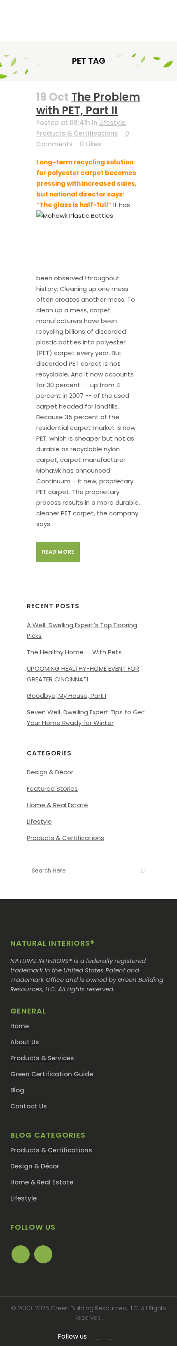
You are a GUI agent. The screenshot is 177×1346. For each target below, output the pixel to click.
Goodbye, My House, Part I (66, 695)
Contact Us (28, 1106)
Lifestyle (112, 122)
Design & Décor (50, 772)
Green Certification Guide (51, 1074)
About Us (24, 1042)
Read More (58, 552)
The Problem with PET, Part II (88, 104)
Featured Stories (52, 788)
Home (19, 1026)
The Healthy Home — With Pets (74, 652)
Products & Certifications (77, 133)
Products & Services (42, 1058)
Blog (17, 1090)
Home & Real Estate (57, 805)
